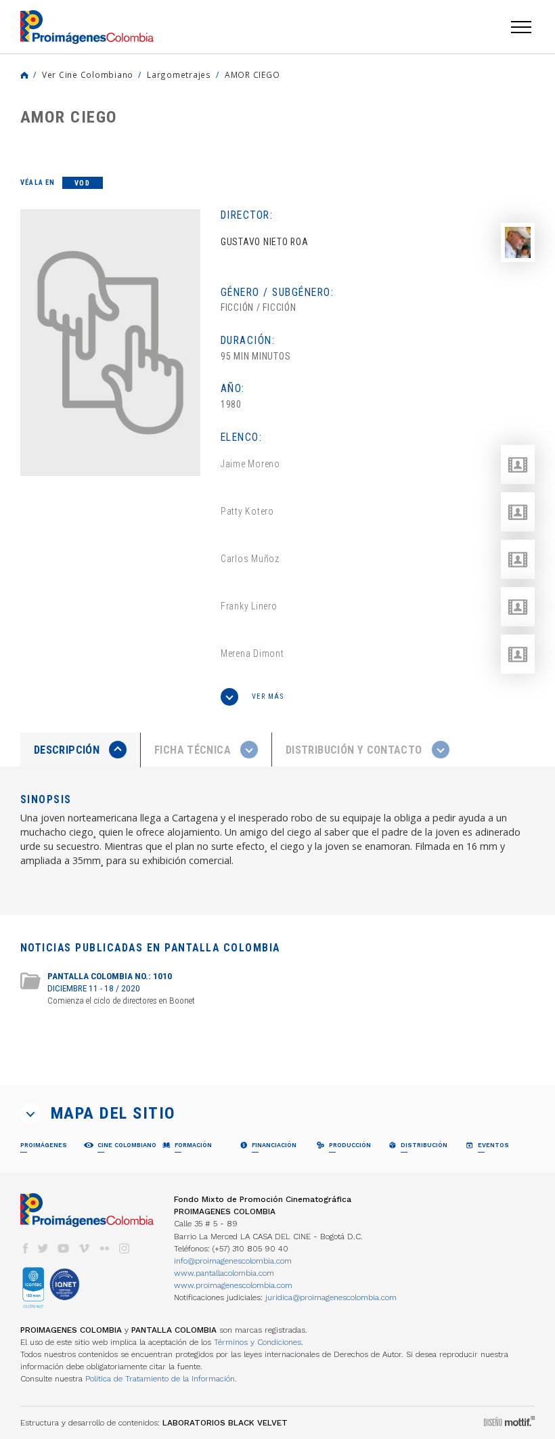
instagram (124, 1248)
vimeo (84, 1248)
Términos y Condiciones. (258, 1342)
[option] (110, 342)
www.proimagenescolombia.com (233, 1285)
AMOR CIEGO (252, 74)
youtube (63, 1248)
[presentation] (80, 750)
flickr (104, 1248)
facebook (25, 1248)
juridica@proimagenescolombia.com (331, 1297)
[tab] (80, 750)
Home (24, 75)
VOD (82, 183)
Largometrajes (179, 74)
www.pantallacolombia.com (224, 1273)
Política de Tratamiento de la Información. (161, 1378)
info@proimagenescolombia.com (233, 1261)
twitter (43, 1248)
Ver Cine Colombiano (87, 74)
